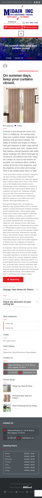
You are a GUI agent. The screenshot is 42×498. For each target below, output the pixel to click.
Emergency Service (14, 27)
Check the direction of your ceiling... (25, 406)
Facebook (10, 492)
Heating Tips (9, 328)
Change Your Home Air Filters (18, 289)
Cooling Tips (19, 58)
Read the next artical (9, 287)
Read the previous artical (10, 299)
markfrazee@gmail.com (28, 71)
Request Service (31, 27)
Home (9, 58)
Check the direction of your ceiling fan (17, 303)
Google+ (21, 492)
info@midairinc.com (29, 372)
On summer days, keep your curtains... (22, 397)
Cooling (19, 126)
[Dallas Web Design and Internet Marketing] (27, 486)
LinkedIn (32, 492)
